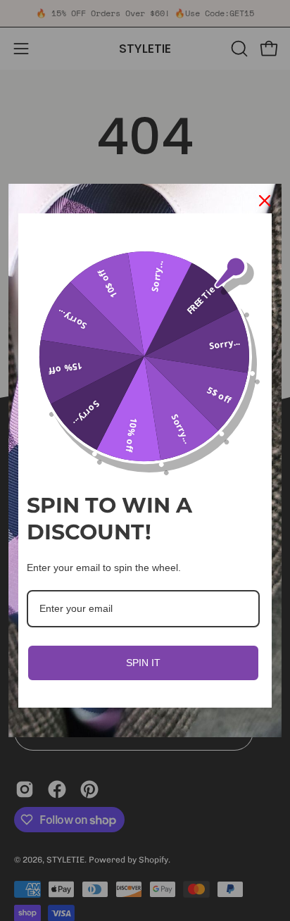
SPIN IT (143, 662)
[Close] (265, 201)
